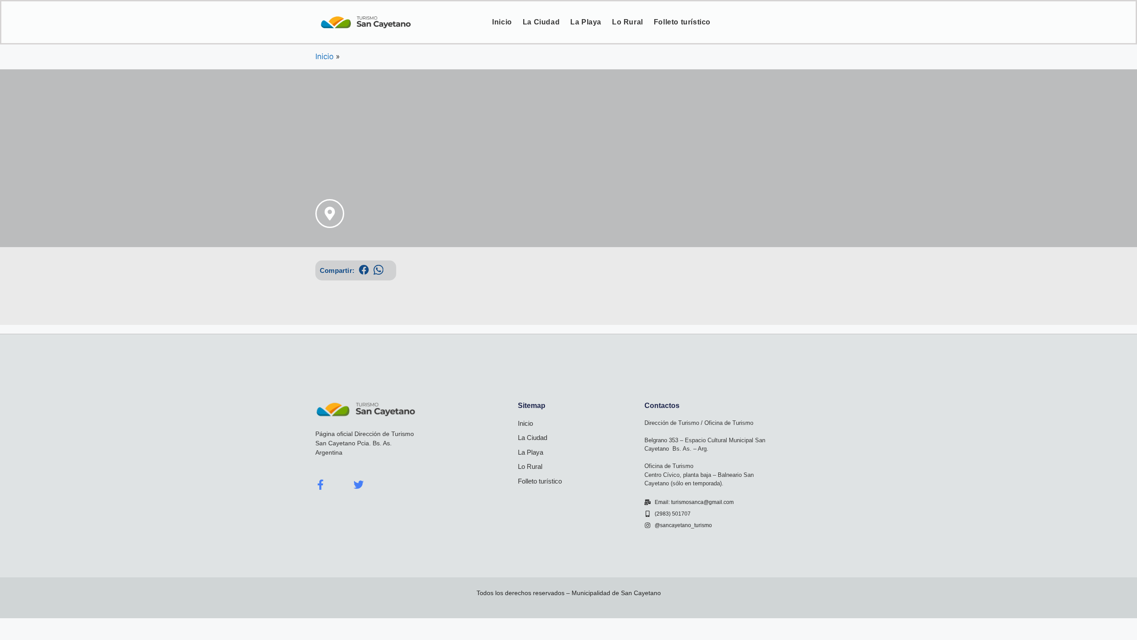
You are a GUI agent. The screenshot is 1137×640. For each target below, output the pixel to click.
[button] (364, 270)
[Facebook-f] (320, 485)
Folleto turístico (682, 22)
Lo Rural (627, 22)
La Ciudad (541, 22)
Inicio (502, 22)
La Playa (585, 22)
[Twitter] (359, 485)
